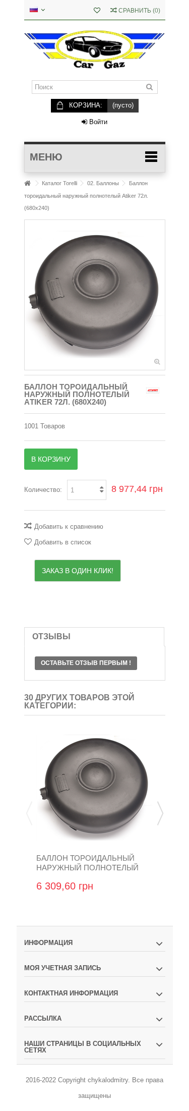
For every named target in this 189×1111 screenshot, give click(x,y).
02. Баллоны (103, 183)
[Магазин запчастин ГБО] (94, 50)
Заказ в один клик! (77, 571)
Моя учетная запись (62, 968)
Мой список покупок (97, 11)
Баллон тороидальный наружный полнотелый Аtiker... (87, 867)
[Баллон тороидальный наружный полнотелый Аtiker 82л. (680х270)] (94, 788)
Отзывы (51, 636)
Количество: (43, 489)
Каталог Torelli (59, 183)
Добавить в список (62, 542)
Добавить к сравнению (68, 526)
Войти (97, 122)
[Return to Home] (27, 183)
